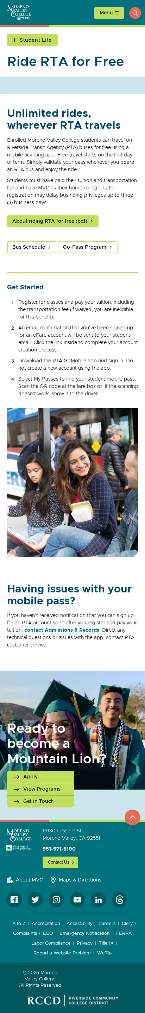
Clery (127, 923)
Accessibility (80, 923)
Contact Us (58, 862)
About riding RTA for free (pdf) (49, 221)
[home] (19, 840)
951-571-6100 (59, 849)
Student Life (35, 40)
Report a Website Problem (62, 953)
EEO (48, 933)
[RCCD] (72, 1001)
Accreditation (46, 923)
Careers (107, 923)
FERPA (124, 933)
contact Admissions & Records (61, 630)
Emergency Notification (84, 933)
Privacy (84, 943)
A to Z (18, 923)
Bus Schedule (28, 247)
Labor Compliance (50, 943)
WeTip (104, 953)
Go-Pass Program (84, 247)
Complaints (25, 933)
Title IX (106, 943)
